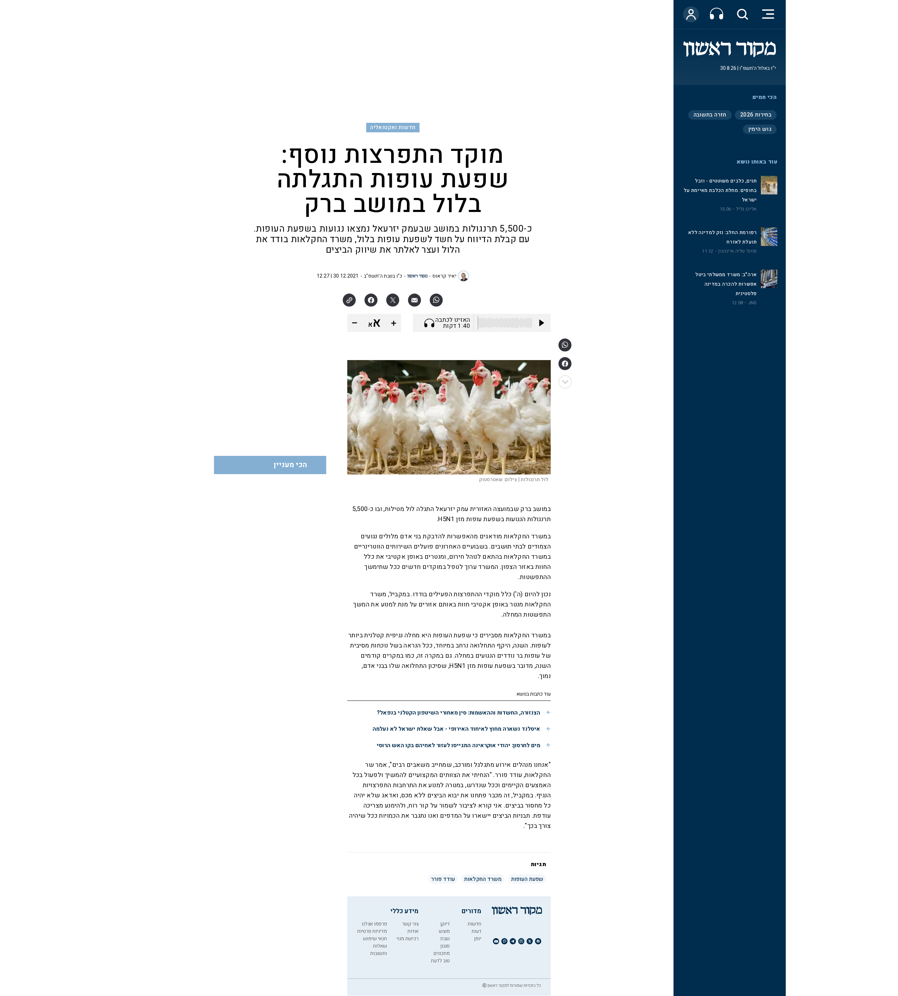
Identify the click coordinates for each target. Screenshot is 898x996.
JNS (752, 302)
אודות (412, 931)
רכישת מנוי (407, 938)
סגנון (445, 946)
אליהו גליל (746, 209)
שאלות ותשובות (378, 949)
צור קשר (410, 924)
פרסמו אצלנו (374, 924)
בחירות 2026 (755, 115)
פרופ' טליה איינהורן (737, 251)
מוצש (444, 931)
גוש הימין (759, 129)
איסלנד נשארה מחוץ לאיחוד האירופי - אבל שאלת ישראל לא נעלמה (456, 729)
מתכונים (442, 953)
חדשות (474, 924)
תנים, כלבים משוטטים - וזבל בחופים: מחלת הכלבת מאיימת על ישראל (720, 190)
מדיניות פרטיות (372, 931)
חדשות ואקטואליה (392, 127)
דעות (476, 931)
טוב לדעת (440, 960)
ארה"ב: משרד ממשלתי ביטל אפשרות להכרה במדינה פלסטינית (726, 284)
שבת (445, 938)
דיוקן (445, 924)
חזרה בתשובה (709, 115)
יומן (477, 938)
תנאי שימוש (375, 938)
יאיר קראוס (444, 276)
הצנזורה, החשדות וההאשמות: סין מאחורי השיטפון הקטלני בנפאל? (458, 713)
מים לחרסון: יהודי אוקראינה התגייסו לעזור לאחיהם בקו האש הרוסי (458, 745)
